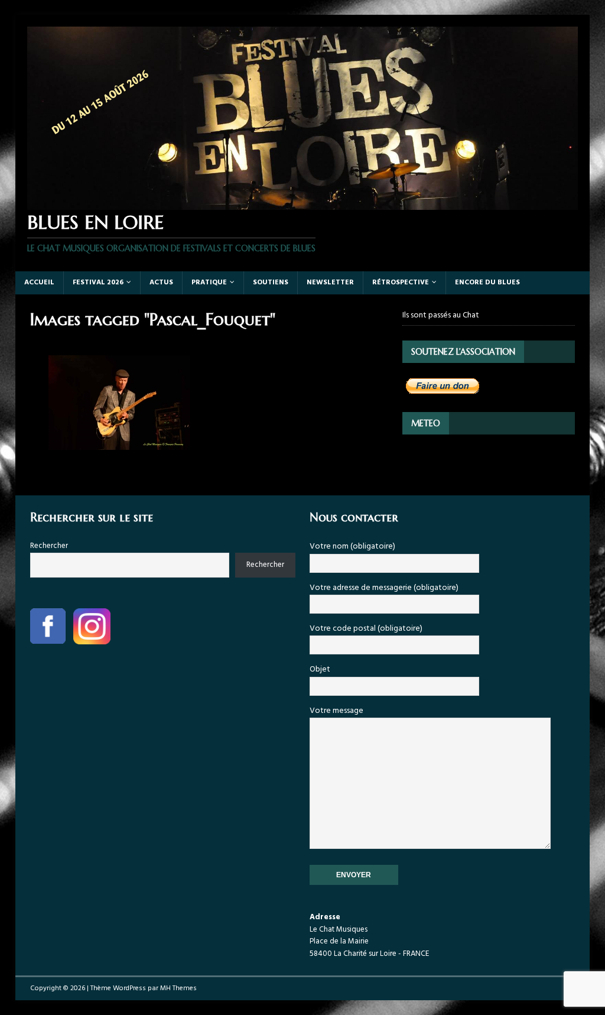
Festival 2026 (98, 282)
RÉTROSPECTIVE (400, 282)
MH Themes (178, 988)
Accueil (39, 282)
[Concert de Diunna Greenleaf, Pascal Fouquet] (120, 402)
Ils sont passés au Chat (440, 315)
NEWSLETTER (330, 282)
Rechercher (49, 546)
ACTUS (161, 282)
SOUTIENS (270, 282)
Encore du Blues (487, 282)
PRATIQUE (209, 282)
